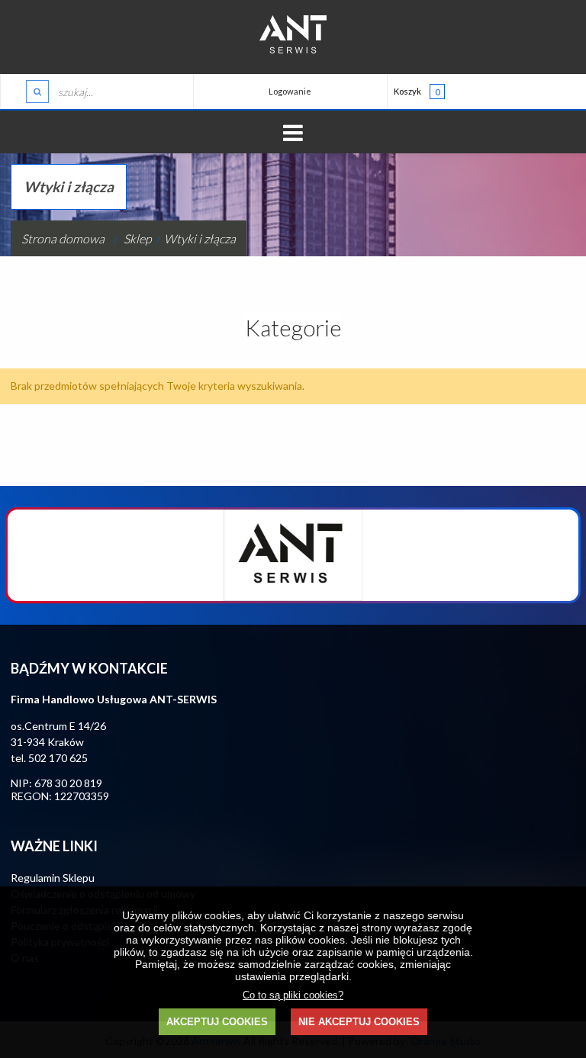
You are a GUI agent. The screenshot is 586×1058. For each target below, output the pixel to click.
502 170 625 (58, 757)
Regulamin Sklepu (53, 877)
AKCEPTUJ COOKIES (217, 1021)
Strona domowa (63, 238)
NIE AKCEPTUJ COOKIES (359, 1021)
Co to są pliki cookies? (293, 995)
